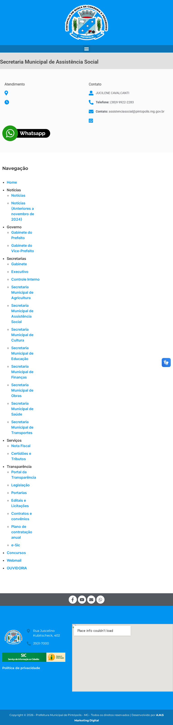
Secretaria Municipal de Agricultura (22, 292)
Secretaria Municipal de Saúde (22, 408)
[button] (86, 49)
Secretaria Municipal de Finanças (22, 371)
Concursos (16, 552)
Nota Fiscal (20, 445)
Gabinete (19, 264)
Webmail (14, 560)
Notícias (18, 195)
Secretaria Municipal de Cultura (22, 334)
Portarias (19, 492)
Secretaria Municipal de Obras (22, 390)
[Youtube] (82, 600)
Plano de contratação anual (21, 532)
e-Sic (15, 545)
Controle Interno (25, 279)
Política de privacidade (21, 668)
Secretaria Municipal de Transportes (22, 427)
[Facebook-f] (73, 600)
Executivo (19, 271)
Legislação (20, 485)
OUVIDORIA (17, 568)
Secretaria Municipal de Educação (22, 353)
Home (12, 182)
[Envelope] (91, 600)
